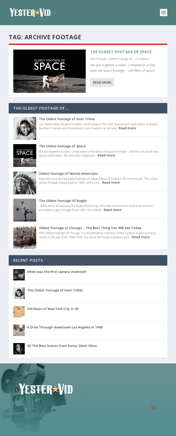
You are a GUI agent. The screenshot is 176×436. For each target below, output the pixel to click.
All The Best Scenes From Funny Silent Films (62, 346)
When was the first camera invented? (57, 272)
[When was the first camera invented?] (19, 274)
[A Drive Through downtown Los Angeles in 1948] (19, 330)
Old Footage (98, 59)
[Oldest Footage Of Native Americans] (24, 183)
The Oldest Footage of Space (121, 51)
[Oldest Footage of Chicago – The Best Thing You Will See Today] (24, 238)
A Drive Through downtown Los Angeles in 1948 (64, 327)
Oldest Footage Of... (121, 59)
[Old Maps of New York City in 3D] (19, 311)
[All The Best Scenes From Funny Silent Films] (19, 348)
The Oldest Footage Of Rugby (63, 200)
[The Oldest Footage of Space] (49, 71)
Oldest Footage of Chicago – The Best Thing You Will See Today (90, 228)
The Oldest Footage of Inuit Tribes (67, 119)
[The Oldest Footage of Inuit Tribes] (24, 129)
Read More (102, 82)
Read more (127, 128)
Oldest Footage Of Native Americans (68, 173)
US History (142, 59)
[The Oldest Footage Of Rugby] (24, 210)
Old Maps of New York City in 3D (53, 309)
